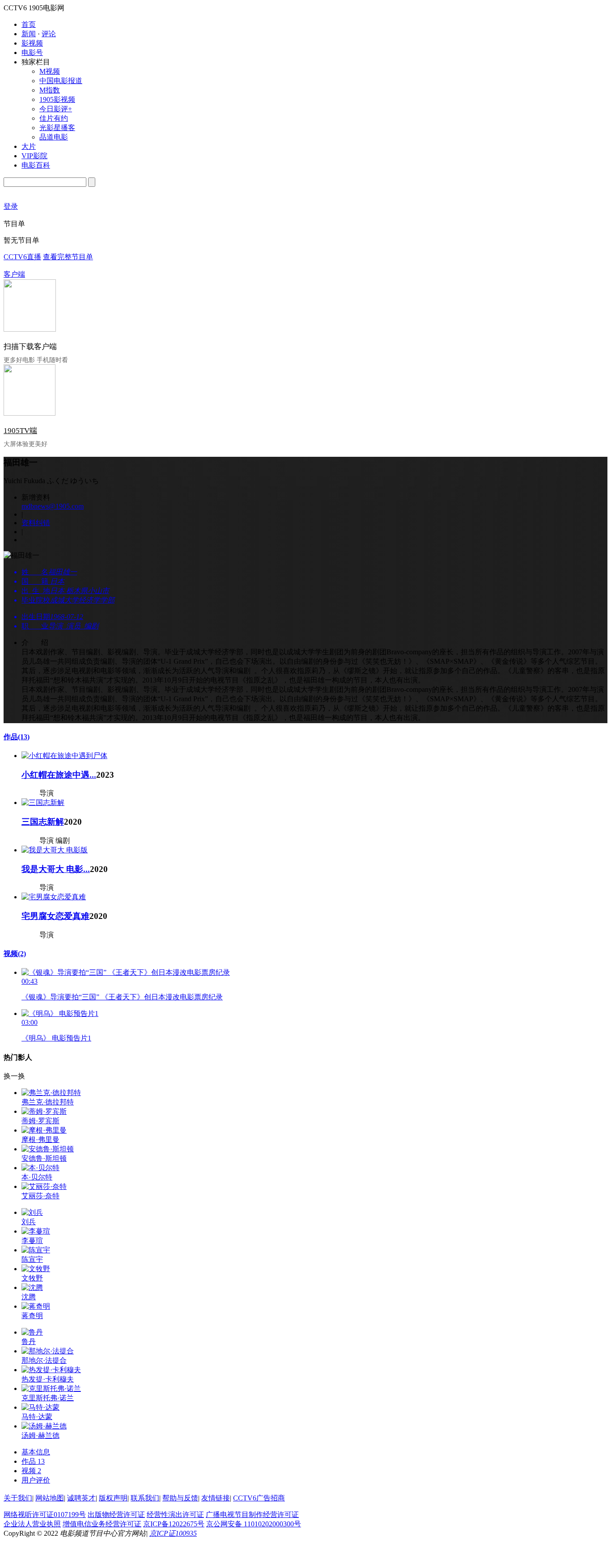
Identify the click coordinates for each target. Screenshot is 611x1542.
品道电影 (53, 137)
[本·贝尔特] (40, 1167)
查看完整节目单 (68, 257)
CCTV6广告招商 (259, 1498)
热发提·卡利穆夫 (47, 1379)
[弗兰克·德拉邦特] (51, 1092)
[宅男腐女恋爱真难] (53, 897)
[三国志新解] (42, 802)
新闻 (28, 34)
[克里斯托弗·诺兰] (51, 1388)
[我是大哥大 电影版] (54, 850)
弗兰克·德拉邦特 (47, 1102)
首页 (28, 24)
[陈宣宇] (35, 1250)
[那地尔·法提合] (47, 1351)
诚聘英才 (81, 1498)
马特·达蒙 (36, 1416)
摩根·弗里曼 (40, 1139)
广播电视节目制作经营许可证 (252, 1514)
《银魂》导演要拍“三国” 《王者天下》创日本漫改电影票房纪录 (122, 997)
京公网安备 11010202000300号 (253, 1524)
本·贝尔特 (36, 1177)
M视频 (49, 71)
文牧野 (32, 1278)
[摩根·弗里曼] (44, 1130)
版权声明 (113, 1498)
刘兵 (28, 1222)
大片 (28, 146)
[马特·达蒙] (40, 1407)
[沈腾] (32, 1287)
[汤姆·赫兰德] (44, 1426)
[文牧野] (35, 1268)
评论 (49, 34)
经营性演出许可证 (175, 1514)
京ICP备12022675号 (173, 1524)
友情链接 (215, 1498)
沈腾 (28, 1297)
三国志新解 (42, 821)
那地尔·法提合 (44, 1360)
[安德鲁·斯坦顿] (47, 1149)
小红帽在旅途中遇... (58, 774)
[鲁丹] (32, 1332)
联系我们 (145, 1498)
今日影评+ (55, 109)
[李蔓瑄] (35, 1231)
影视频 (32, 43)
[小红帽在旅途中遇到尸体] (64, 755)
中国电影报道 (60, 80)
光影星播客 (57, 127)
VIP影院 (34, 156)
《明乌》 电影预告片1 (56, 1038)
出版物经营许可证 (116, 1514)
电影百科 (35, 165)
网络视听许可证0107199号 (45, 1514)
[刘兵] (32, 1212)
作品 (17, 737)
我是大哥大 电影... (55, 869)
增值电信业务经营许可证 (102, 1524)
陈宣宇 (32, 1259)
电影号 (32, 52)
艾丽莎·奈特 (40, 1196)
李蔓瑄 (32, 1240)
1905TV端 (20, 430)
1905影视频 (57, 99)
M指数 (49, 90)
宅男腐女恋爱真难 (55, 916)
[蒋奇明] (35, 1306)
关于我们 (18, 1498)
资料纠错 (35, 523)
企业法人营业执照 (32, 1524)
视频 (15, 953)
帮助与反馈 (180, 1498)
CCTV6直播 (22, 257)
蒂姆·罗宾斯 (40, 1121)
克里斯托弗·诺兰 (47, 1398)
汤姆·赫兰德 (40, 1435)
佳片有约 (53, 118)
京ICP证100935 (173, 1533)
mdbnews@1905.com (52, 506)
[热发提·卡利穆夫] (51, 1369)
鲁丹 (28, 1341)
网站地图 (49, 1498)
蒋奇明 (32, 1315)
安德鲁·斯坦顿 (44, 1158)
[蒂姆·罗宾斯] (44, 1111)
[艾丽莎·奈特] (44, 1186)
